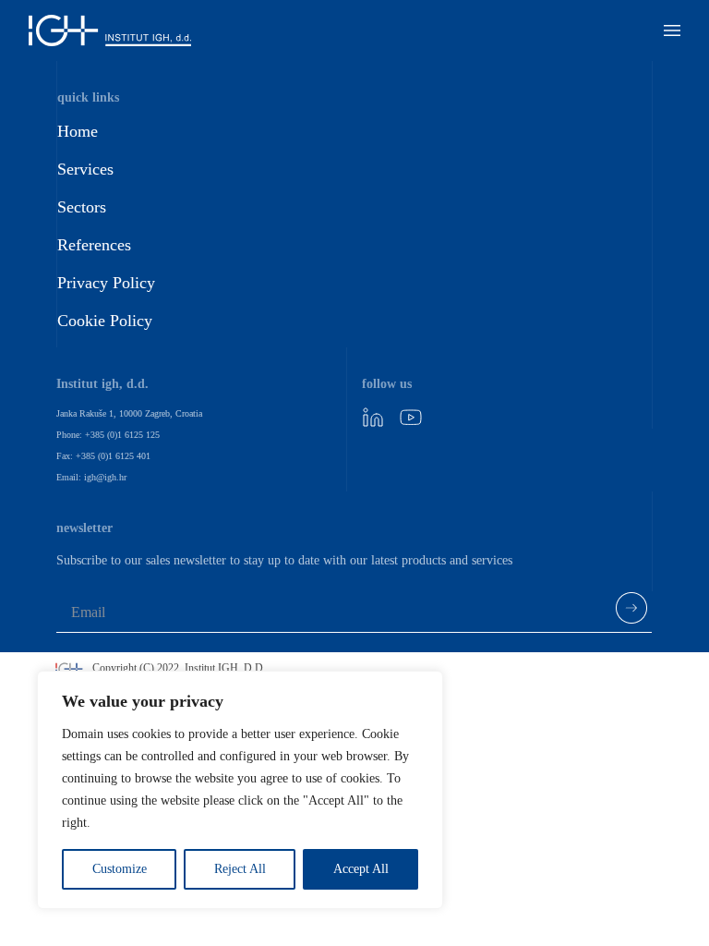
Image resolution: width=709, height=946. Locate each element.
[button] (672, 30)
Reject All (240, 869)
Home (77, 131)
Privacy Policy (106, 282)
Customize (119, 869)
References (94, 245)
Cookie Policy (104, 320)
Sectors (81, 207)
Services (85, 169)
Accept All (361, 869)
